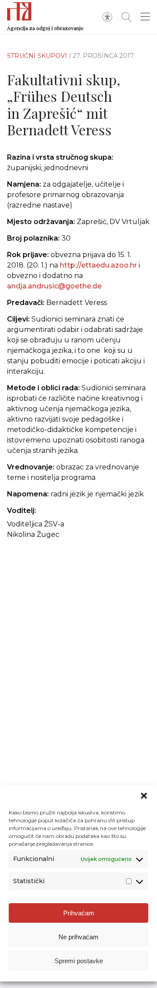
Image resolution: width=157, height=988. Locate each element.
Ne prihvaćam (78, 937)
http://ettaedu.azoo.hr (98, 265)
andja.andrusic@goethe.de (54, 286)
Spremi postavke (79, 961)
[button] (144, 795)
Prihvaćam (78, 913)
